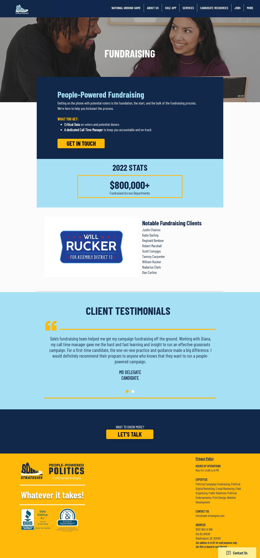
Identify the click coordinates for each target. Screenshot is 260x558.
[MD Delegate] (127, 391)
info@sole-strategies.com (210, 515)
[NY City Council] (133, 391)
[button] (153, 8)
